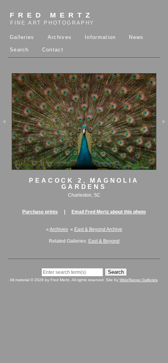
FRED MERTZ (52, 18)
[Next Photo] (162, 137)
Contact (52, 50)
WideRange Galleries (138, 280)
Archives (59, 37)
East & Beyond (104, 241)
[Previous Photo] (6, 137)
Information (100, 37)
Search (19, 50)
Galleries (22, 37)
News (136, 37)
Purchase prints (40, 212)
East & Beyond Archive (98, 229)
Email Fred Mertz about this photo (108, 212)
